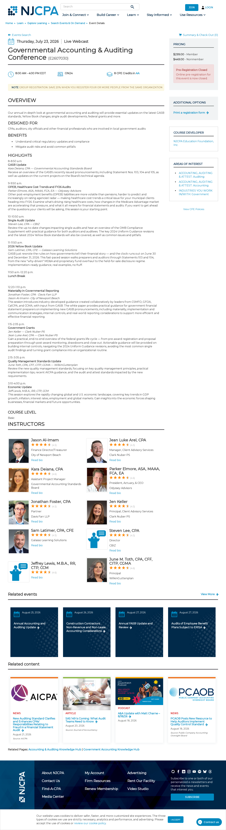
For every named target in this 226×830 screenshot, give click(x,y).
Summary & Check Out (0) (200, 35)
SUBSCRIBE (192, 797)
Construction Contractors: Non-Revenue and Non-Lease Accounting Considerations (86, 627)
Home (9, 23)
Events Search (21, 35)
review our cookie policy (90, 823)
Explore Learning (37, 23)
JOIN (192, 7)
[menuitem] (75, 15)
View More (208, 594)
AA (137, 73)
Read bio (37, 460)
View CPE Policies (193, 209)
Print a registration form (189, 112)
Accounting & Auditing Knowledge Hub (54, 749)
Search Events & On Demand (68, 23)
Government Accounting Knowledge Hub (111, 749)
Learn (20, 23)
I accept (175, 819)
